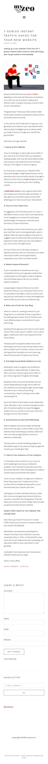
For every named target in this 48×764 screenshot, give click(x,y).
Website (7, 640)
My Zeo (24, 9)
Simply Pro (25, 756)
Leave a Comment (11, 566)
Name (6, 618)
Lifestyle (24, 566)
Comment (8, 591)
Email (6, 629)
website (20, 525)
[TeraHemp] (8, 707)
